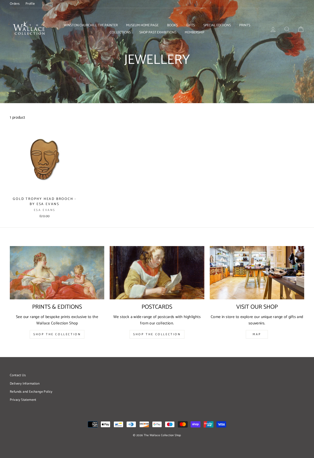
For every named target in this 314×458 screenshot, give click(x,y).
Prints (244, 25)
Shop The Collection (57, 334)
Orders (15, 3)
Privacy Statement (23, 399)
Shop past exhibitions (157, 32)
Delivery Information (24, 383)
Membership (194, 32)
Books (172, 25)
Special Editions (217, 25)
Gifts (190, 25)
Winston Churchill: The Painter (91, 25)
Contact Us (18, 375)
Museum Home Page (142, 25)
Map (257, 334)
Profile (30, 3)
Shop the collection (157, 334)
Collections (120, 32)
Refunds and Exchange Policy (31, 391)
